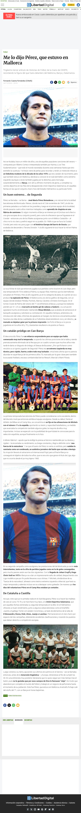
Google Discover (42, 809)
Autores (72, 803)
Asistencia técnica (60, 803)
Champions (17, 9)
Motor (45, 9)
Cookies (49, 803)
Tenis (39, 9)
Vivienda (67, 1)
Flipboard (45, 809)
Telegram (49, 809)
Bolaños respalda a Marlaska (43, 1)
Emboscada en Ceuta (13, 1)
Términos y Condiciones (35, 803)
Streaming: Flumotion (49, 805)
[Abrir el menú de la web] (14, 5)
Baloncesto (27, 9)
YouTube (38, 809)
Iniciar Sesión (78, 5)
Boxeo (67, 9)
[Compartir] (51, 82)
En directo (74, 9)
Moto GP (60, 9)
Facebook (27, 809)
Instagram (35, 809)
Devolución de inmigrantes (27, 1)
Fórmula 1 (52, 9)
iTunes (52, 809)
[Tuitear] (55, 82)
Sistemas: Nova (60, 805)
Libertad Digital (40, 798)
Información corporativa (15, 803)
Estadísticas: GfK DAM (35, 805)
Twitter (31, 809)
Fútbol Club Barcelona (14, 695)
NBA (34, 9)
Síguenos (74, 82)
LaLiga (9, 9)
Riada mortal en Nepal (57, 1)
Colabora (71, 5)
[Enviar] (59, 82)
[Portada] (40, 5)
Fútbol (3, 9)
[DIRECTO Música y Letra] (64, 5)
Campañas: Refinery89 (22, 805)
